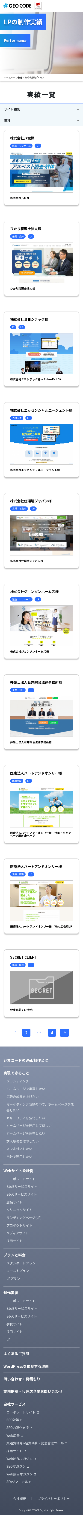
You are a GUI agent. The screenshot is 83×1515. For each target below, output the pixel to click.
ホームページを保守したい (25, 1133)
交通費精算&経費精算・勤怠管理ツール (35, 1443)
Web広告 (13, 1435)
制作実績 (10, 1292)
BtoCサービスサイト (21, 1194)
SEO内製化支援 (17, 1427)
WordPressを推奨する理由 (26, 1366)
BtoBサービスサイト (21, 1186)
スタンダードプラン (21, 1263)
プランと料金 (14, 1255)
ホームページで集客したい (25, 1088)
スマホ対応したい (19, 1148)
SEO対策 (12, 1419)
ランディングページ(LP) (24, 1217)
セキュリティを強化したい (25, 1118)
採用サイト (14, 1240)
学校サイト (14, 1324)
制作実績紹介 (32, 77)
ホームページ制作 (13, 77)
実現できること (16, 1073)
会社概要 (19, 1498)
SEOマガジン (16, 1466)
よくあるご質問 (16, 1353)
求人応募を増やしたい (22, 1141)
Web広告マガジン (19, 1474)
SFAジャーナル (17, 1481)
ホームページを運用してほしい (29, 1125)
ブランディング (17, 1081)
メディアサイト (17, 1233)
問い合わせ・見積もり (21, 1379)
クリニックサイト (19, 1209)
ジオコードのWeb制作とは (25, 1060)
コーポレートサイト (21, 1179)
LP (8, 1339)
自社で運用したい (19, 1156)
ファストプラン (17, 1270)
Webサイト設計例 (18, 1170)
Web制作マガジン (19, 1458)
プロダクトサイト (19, 1225)
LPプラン (13, 1278)
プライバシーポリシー (54, 1498)
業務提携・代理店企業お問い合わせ (32, 1391)
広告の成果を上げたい (22, 1096)
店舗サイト (14, 1202)
